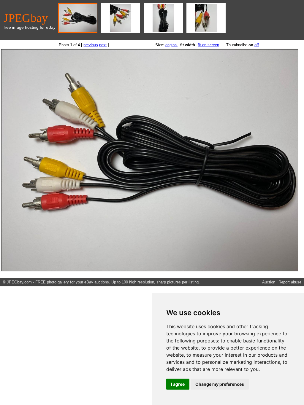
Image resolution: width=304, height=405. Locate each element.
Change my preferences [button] (219, 384)
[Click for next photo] (149, 270)
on (250, 45)
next (103, 45)
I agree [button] (178, 384)
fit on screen (208, 45)
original (171, 45)
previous (90, 45)
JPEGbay (26, 18)
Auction (268, 282)
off (256, 45)
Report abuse (289, 282)
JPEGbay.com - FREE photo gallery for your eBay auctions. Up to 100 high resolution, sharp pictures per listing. (103, 282)
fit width (187, 45)
